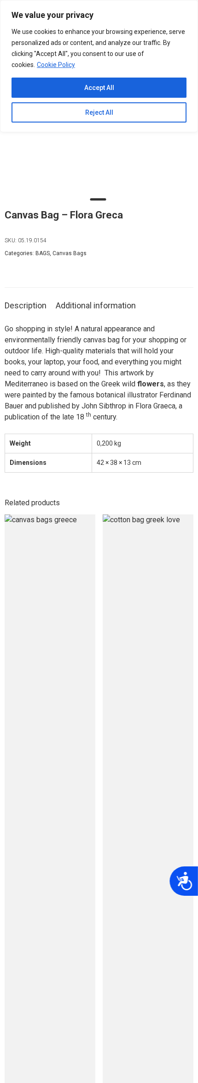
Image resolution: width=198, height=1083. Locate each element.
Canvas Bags (69, 253)
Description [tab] (26, 305)
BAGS (42, 253)
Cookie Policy (56, 64)
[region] (99, 66)
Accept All (99, 87)
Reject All (99, 112)
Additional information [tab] (96, 305)
